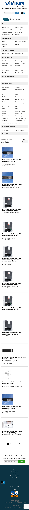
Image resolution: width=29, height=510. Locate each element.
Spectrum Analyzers (20, 118)
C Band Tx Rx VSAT (20, 63)
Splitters (4, 120)
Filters (3, 104)
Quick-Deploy (5, 70)
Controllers (5, 96)
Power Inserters (6, 116)
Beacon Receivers (19, 89)
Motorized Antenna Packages (20, 80)
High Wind (5, 63)
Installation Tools (19, 104)
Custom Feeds (19, 27)
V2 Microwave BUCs (7, 29)
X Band (4, 46)
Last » (19, 444)
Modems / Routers (20, 111)
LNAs (16, 106)
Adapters (4, 89)
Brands (14, 474)
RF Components (19, 32)
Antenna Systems (19, 29)
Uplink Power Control (7, 123)
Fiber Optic (18, 101)
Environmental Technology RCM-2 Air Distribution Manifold (13, 382)
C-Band (4, 41)
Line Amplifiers (6, 106)
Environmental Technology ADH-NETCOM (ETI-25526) (12, 185)
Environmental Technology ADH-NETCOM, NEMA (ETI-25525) (12, 333)
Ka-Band (17, 65)
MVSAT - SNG (5, 73)
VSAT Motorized (19, 68)
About (14, 480)
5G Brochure (5, 130)
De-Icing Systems (19, 96)
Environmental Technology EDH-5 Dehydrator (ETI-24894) (12, 432)
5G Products (5, 87)
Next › (14, 444)
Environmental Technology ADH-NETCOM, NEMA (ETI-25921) (12, 259)
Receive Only (18, 61)
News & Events (14, 476)
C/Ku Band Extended (20, 41)
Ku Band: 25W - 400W (20, 53)
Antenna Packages (7, 32)
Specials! (17, 34)
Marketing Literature (7, 34)
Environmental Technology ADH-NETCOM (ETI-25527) (12, 407)
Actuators (17, 87)
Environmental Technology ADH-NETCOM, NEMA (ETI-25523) (12, 210)
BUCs (3, 94)
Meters (4, 111)
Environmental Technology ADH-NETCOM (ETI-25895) (12, 160)
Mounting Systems (20, 73)
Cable (16, 94)
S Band (17, 44)
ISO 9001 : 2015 (14, 488)
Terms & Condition (14, 505)
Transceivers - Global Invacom (20, 120)
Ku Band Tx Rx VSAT (7, 65)
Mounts (4, 113)
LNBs (16, 108)
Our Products (14, 472)
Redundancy (18, 116)
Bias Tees (4, 92)
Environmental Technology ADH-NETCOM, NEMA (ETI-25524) (12, 308)
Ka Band (4, 44)
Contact (14, 478)
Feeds (3, 101)
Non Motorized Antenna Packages (7, 80)
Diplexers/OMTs (19, 99)
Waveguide (18, 123)
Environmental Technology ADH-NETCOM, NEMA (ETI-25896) (12, 234)
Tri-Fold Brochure (19, 130)
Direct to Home (19, 70)
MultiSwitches (19, 113)
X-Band (4, 68)
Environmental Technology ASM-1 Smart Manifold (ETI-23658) (14, 358)
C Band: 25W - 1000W (7, 53)
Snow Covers (5, 118)
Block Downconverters (20, 92)
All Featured (5, 27)
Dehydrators (5, 99)
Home (2, 139)
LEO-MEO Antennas (7, 61)
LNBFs (3, 108)
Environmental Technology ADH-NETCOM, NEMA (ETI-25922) (12, 284)
